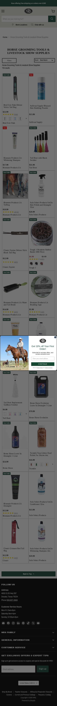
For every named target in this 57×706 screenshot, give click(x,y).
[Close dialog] (55, 337)
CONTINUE (42, 364)
